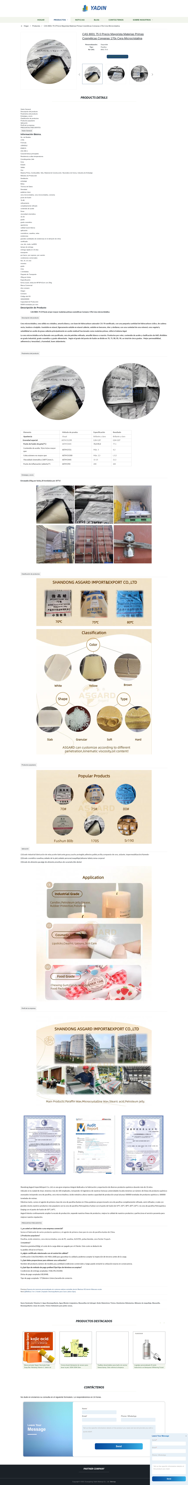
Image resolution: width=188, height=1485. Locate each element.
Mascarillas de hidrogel (87, 1303)
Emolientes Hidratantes (125, 1303)
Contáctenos (116, 20)
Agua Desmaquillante (50, 1303)
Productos (60, 20)
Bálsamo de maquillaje (143, 1303)
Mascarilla (156, 1303)
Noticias (80, 20)
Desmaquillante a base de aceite (33, 1306)
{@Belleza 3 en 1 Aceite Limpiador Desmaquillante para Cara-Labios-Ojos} (50, 1291)
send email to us (119, 56)
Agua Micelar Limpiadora (68, 1303)
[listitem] (94, 73)
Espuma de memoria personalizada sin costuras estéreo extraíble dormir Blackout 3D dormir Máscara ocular (64, 1289)
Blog (96, 20)
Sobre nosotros (142, 20)
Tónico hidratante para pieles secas (58, 1306)
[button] (79, 75)
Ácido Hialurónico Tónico (106, 1303)
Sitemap (113, 1481)
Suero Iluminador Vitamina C (31, 1303)
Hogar (40, 20)
